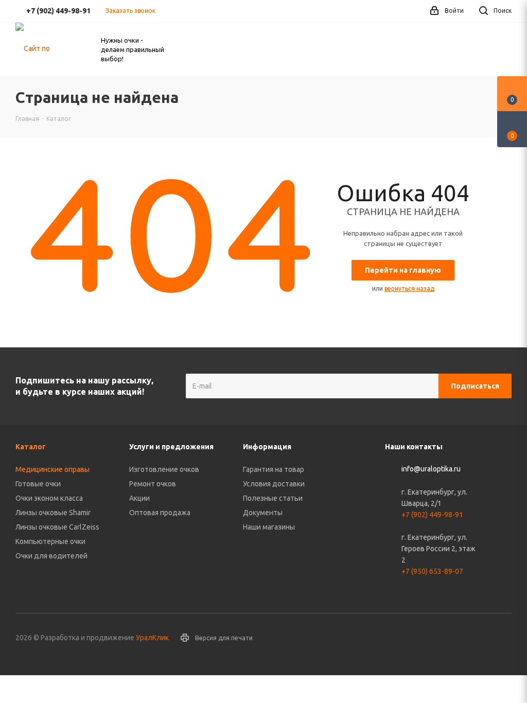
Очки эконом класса (49, 498)
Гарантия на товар (273, 469)
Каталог (30, 447)
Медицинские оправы (52, 469)
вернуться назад (409, 288)
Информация (267, 447)
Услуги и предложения (171, 447)
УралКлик (152, 638)
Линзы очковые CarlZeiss (57, 527)
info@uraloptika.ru (431, 469)
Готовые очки (38, 484)
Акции (139, 498)
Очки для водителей (51, 556)
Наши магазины (269, 527)
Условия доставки (274, 484)
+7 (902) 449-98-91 (432, 515)
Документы (263, 512)
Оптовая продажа (159, 512)
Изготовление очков (164, 469)
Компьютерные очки (50, 541)
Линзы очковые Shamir (53, 512)
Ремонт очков (152, 484)
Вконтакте (504, 638)
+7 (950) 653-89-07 (432, 571)
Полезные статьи (273, 498)
